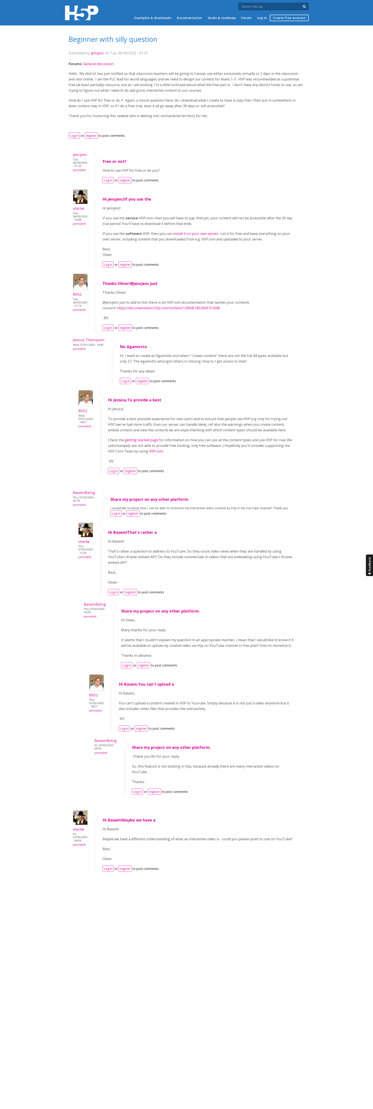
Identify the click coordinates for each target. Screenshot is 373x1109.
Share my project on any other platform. (149, 499)
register (91, 136)
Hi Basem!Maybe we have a (129, 820)
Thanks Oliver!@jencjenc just (130, 283)
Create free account (289, 18)
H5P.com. (156, 451)
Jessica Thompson (88, 339)
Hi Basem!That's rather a (132, 532)
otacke (78, 208)
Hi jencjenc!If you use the (127, 199)
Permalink (79, 170)
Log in (262, 18)
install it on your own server (195, 233)
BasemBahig (84, 492)
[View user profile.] (80, 202)
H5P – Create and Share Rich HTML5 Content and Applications (81, 13)
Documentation (189, 18)
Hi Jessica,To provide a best (134, 399)
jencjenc (97, 53)
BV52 (77, 294)
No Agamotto (133, 346)
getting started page (141, 440)
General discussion (98, 63)
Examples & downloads (152, 18)
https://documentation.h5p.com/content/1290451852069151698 (168, 308)
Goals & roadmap (222, 18)
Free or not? (114, 161)
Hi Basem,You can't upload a (146, 684)
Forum (246, 18)
